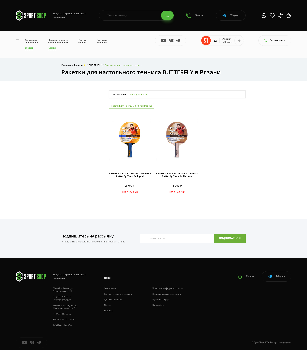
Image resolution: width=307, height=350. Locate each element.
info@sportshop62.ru (62, 325)
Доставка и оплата (58, 40)
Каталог (199, 15)
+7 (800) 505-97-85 (62, 300)
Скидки (52, 48)
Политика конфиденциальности (167, 288)
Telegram (234, 15)
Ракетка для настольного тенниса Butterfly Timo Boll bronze (177, 175)
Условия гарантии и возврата (118, 294)
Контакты (102, 40)
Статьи (82, 40)
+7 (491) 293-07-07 (62, 297)
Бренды (29, 48)
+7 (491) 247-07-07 (62, 314)
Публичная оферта (161, 299)
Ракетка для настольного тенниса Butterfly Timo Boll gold (130, 175)
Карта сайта (158, 305)
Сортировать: (119, 94)
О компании (31, 40)
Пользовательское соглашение (166, 294)
